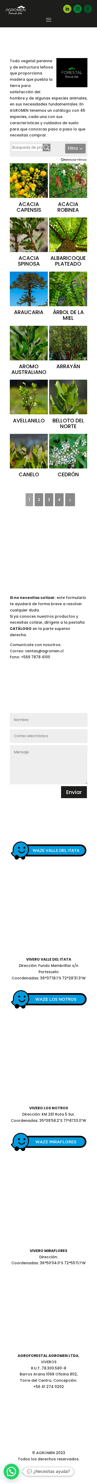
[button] (11, 1471)
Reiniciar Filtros (75, 160)
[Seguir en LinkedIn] (67, 9)
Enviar (74, 792)
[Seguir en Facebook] (88, 9)
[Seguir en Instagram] (77, 9)
